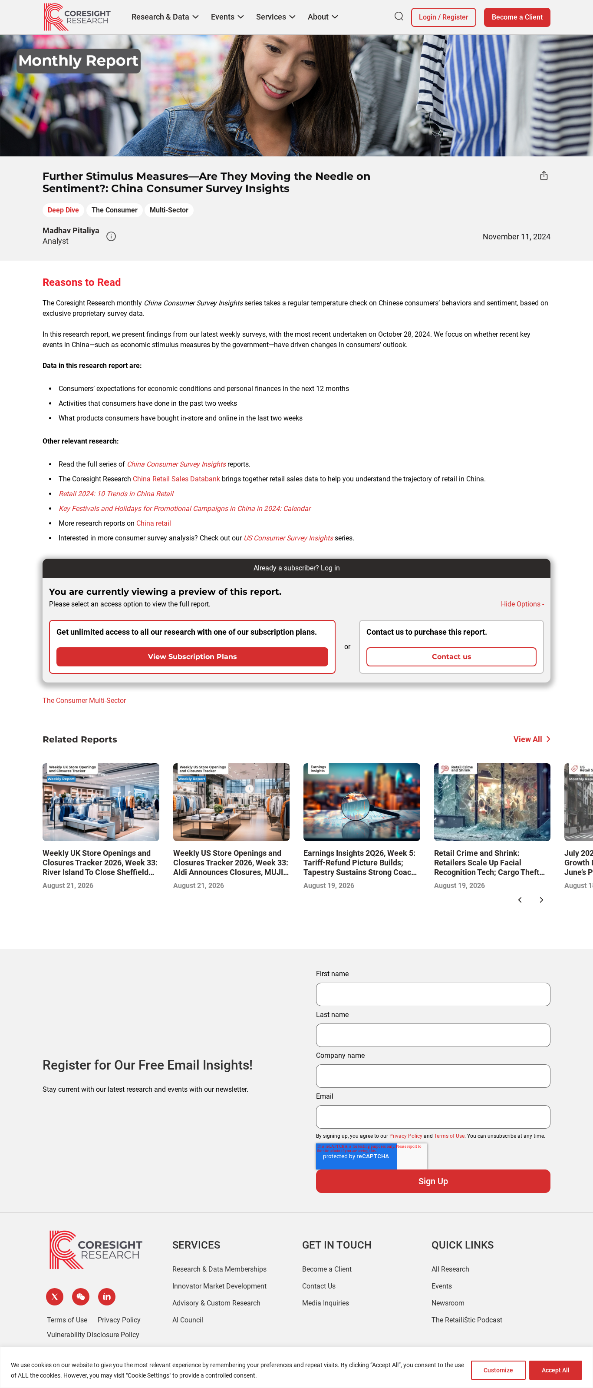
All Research (450, 1269)
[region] (296, 1367)
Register (455, 17)
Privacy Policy (405, 1136)
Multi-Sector (169, 210)
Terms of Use (449, 1136)
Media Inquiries (325, 1303)
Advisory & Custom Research (216, 1303)
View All (528, 739)
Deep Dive (63, 210)
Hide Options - (522, 604)
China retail (153, 523)
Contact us (451, 657)
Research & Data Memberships (219, 1269)
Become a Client (517, 17)
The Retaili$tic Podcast (467, 1320)
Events (442, 1286)
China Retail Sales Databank (176, 479)
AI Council (187, 1320)
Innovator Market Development (219, 1286)
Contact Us (319, 1286)
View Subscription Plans (192, 657)
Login (427, 17)
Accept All (556, 1370)
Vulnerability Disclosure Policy (93, 1335)
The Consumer (115, 210)
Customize (498, 1370)
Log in (330, 568)
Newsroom (448, 1303)
